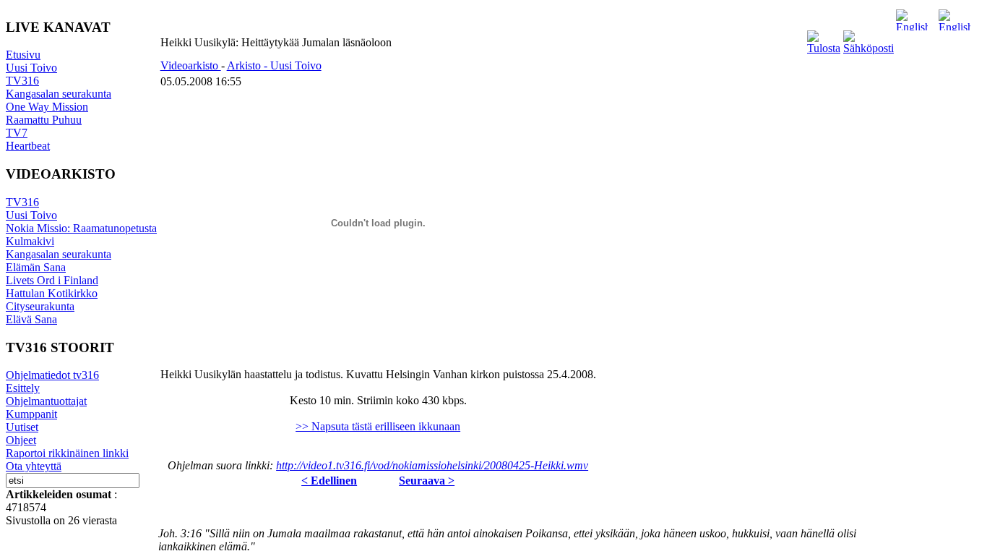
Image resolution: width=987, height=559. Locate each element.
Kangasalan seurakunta (58, 94)
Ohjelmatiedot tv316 (52, 375)
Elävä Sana (31, 319)
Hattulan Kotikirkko (52, 293)
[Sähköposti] (868, 48)
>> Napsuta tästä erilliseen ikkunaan (378, 426)
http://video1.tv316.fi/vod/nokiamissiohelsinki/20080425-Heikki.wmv (432, 465)
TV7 (16, 133)
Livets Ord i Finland (52, 280)
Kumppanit (31, 414)
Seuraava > (426, 480)
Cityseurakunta (40, 306)
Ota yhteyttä (33, 466)
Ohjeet (21, 440)
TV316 (22, 80)
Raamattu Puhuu (44, 120)
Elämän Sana (36, 267)
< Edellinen (329, 480)
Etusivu (23, 54)
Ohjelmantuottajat (46, 401)
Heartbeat (28, 146)
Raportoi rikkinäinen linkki (67, 453)
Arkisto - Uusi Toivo (274, 65)
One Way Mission (47, 107)
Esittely (23, 388)
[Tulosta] (823, 48)
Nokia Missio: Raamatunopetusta (81, 228)
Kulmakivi (30, 241)
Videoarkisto (190, 65)
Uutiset (22, 427)
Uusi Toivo (31, 67)
